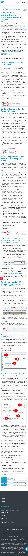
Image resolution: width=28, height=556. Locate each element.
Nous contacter (5, 518)
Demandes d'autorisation (8, 12)
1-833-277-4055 (5, 517)
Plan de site (17, 532)
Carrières (3, 501)
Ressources (8, 9)
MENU (23, 2)
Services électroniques (7, 10)
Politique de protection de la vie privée (14, 529)
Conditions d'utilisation (9, 532)
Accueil (2, 9)
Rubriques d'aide (16, 9)
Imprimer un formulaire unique (15, 273)
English (22, 532)
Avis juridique (4, 498)
